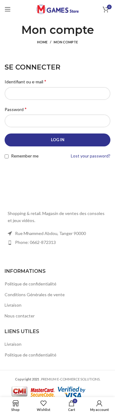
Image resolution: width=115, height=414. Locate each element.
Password (16, 109)
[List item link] (57, 242)
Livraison (13, 305)
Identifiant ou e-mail (25, 81)
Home (42, 42)
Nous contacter (20, 315)
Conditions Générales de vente (35, 294)
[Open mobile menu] (8, 9)
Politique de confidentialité (30, 283)
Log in (57, 139)
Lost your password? (90, 155)
